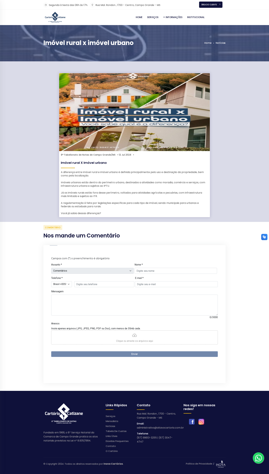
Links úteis (111, 436)
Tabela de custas (116, 431)
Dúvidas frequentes (117, 441)
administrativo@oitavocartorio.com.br (160, 427)
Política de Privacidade (199, 463)
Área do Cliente (209, 4)
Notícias (221, 43)
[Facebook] (192, 421)
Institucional (196, 17)
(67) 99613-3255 (147, 437)
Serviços (152, 17)
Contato (111, 446)
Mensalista (112, 421)
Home (139, 17)
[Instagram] (201, 421)
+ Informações (172, 17)
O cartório (112, 451)
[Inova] (55, 17)
